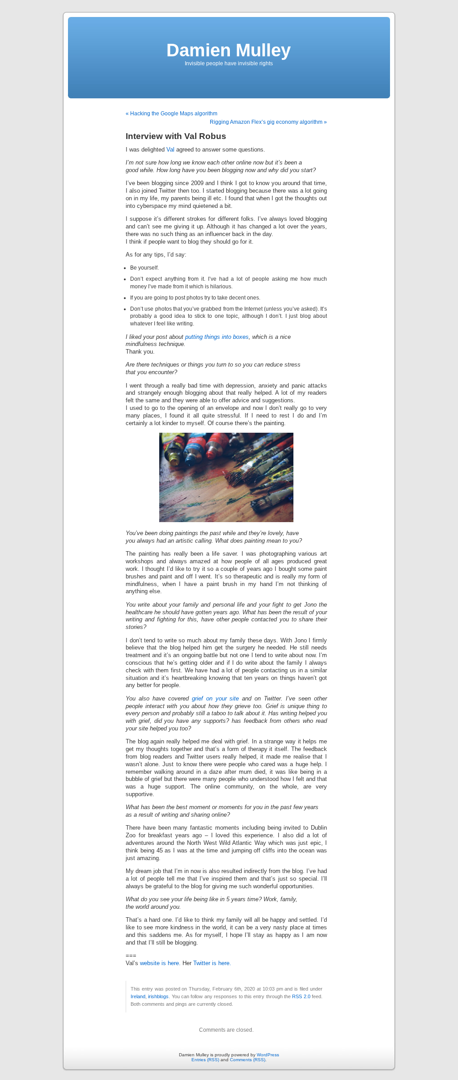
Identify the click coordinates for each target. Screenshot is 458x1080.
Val (170, 150)
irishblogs (158, 996)
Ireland (138, 996)
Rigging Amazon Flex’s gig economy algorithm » (268, 122)
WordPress (268, 1054)
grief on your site (215, 699)
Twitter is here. (212, 963)
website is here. (160, 963)
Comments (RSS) (247, 1059)
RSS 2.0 (301, 996)
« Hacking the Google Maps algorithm (171, 113)
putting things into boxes (217, 337)
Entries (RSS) (205, 1059)
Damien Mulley (228, 50)
